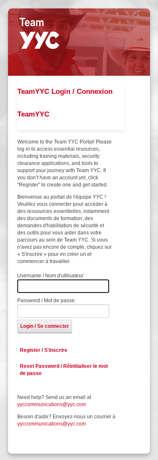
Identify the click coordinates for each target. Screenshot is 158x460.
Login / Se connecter (44, 326)
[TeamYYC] (39, 33)
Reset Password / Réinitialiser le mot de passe (64, 369)
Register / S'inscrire (43, 350)
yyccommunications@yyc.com (51, 404)
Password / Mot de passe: (46, 300)
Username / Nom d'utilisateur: (51, 276)
